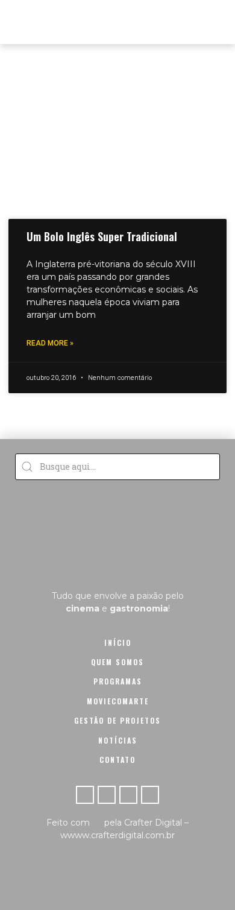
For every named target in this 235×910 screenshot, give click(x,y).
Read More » (50, 343)
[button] (215, 22)
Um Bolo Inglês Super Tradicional (102, 236)
